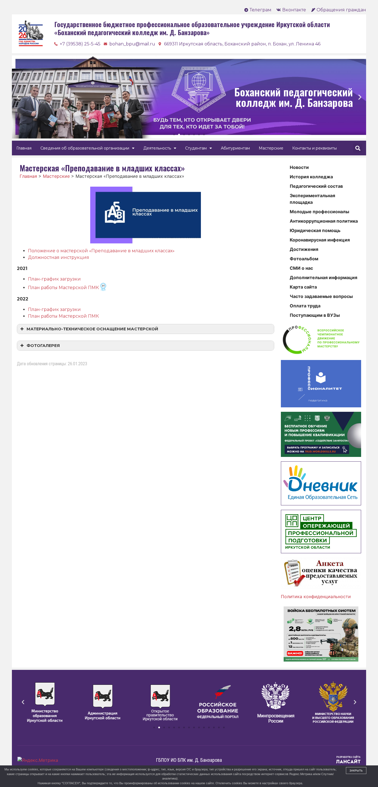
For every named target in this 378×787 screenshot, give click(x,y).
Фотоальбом (304, 258)
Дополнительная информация (323, 277)
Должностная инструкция (58, 257)
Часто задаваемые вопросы (321, 296)
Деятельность (157, 148)
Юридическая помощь (315, 230)
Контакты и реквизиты (314, 148)
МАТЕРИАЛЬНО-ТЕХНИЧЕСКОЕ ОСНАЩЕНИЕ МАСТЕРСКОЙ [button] (92, 328)
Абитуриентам (235, 148)
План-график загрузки (54, 279)
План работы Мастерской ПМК (63, 287)
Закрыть (356, 770)
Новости (299, 167)
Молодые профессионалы (319, 211)
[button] (174, 134)
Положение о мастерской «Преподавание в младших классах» (101, 250)
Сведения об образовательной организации (84, 148)
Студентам (196, 148)
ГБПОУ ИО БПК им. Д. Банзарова (189, 760)
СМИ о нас (301, 268)
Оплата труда (305, 305)
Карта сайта (303, 287)
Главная (24, 148)
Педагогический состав (316, 186)
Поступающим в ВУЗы (315, 315)
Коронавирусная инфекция (320, 240)
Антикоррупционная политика (324, 221)
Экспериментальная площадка (312, 199)
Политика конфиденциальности (316, 596)
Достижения (304, 249)
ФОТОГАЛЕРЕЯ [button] (43, 345)
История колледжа (311, 176)
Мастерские (271, 148)
